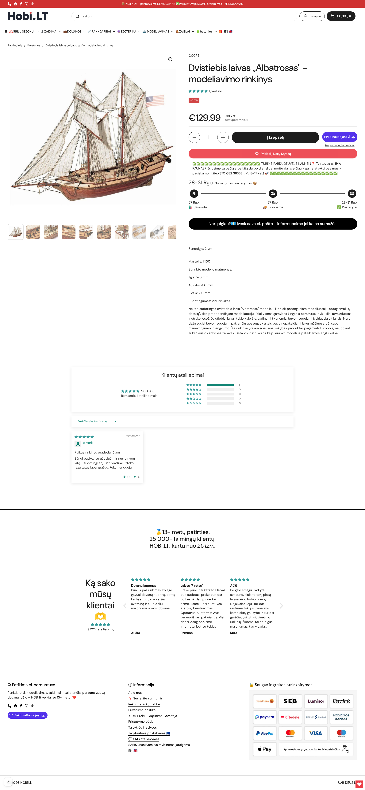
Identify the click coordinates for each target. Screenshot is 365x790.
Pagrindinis (15, 45)
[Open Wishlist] (359, 784)
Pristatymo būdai (141, 721)
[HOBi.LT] (28, 16)
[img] (84, 437)
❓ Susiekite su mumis (145, 698)
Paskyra (315, 16)
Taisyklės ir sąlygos (142, 727)
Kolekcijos (33, 45)
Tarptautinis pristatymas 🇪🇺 (149, 733)
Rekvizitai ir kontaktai (144, 704)
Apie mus (135, 693)
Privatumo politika (142, 710)
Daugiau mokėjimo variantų (340, 145)
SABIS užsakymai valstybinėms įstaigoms (159, 745)
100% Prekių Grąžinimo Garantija (152, 716)
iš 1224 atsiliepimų (100, 629)
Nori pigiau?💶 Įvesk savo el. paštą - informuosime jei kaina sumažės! (273, 223)
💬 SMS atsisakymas (143, 739)
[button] (341, 16)
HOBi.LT (25, 782)
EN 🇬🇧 (132, 751)
